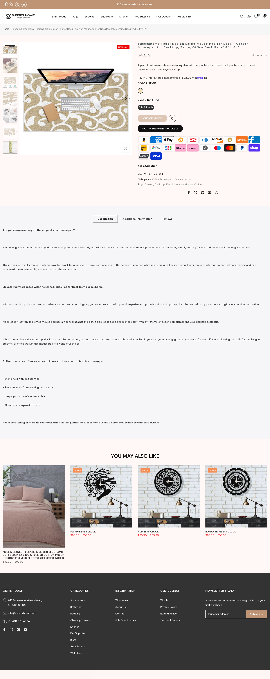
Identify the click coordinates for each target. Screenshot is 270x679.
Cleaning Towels (80, 620)
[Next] (125, 98)
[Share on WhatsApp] (216, 192)
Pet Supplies (142, 16)
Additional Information (137, 218)
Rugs (75, 16)
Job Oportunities (125, 620)
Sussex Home (182, 179)
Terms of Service (170, 620)
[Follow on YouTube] (24, 4)
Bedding (75, 613)
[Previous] (25, 98)
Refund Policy (168, 613)
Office (198, 184)
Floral (169, 184)
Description (105, 218)
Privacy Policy (168, 607)
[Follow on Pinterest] (17, 4)
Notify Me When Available (160, 128)
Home (6, 29)
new (190, 184)
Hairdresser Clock (83, 531)
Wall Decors (163, 16)
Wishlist (165, 600)
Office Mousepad (162, 179)
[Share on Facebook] (188, 192)
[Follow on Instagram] (11, 4)
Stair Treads (59, 16)
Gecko (40, 676)
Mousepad (180, 184)
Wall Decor (76, 653)
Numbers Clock (148, 531)
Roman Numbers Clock (220, 531)
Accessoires (77, 600)
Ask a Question (147, 165)
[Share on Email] (209, 192)
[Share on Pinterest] (202, 192)
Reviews (167, 218)
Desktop (160, 184)
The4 (74, 676)
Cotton (149, 184)
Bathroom (107, 16)
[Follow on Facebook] (5, 4)
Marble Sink (184, 16)
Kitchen (123, 16)
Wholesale (121, 600)
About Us (121, 607)
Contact (120, 613)
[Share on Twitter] (195, 192)
